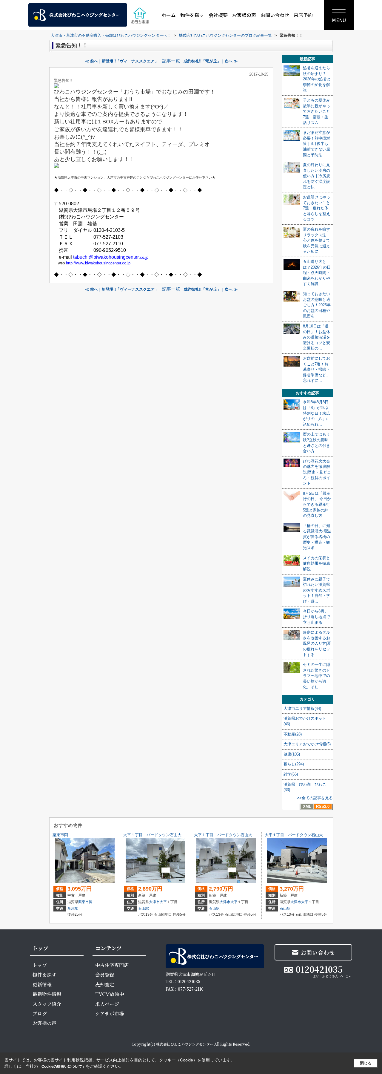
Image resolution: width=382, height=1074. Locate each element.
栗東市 (83, 902)
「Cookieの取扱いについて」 (62, 1066)
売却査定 (104, 984)
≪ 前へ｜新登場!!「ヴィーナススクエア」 (121, 61)
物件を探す (192, 15)
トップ (40, 965)
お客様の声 (244, 15)
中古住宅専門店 (112, 965)
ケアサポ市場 (109, 1013)
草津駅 (72, 908)
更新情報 (42, 984)
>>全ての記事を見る (315, 798)
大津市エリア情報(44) (302, 708)
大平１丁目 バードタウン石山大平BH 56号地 (235, 835)
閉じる (366, 1063)
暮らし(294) (294, 764)
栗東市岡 (60, 835)
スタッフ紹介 (47, 1004)
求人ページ (107, 1004)
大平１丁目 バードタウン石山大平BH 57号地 (165, 835)
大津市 (154, 902)
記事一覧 (171, 61)
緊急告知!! (63, 80)
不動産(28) (293, 734)
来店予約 (303, 15)
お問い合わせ (275, 15)
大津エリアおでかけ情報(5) (307, 744)
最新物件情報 (47, 994)
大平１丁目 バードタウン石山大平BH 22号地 (306, 835)
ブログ (40, 1013)
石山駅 (143, 908)
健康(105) (292, 754)
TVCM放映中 (109, 994)
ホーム (168, 15)
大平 (163, 902)
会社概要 (218, 15)
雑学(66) (291, 774)
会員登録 (104, 974)
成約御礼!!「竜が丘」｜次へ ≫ (211, 61)
